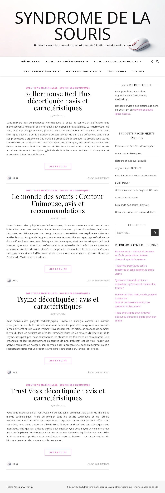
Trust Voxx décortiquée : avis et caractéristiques (58, 394)
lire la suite (58, 166)
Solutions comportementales (116, 61)
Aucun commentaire (98, 177)
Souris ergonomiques (75, 87)
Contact (138, 71)
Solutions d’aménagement (65, 61)
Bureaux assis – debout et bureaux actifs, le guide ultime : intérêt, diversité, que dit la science (134, 255)
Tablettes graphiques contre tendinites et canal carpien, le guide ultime (134, 269)
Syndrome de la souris (82, 25)
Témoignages (116, 71)
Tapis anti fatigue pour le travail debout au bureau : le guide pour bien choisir (135, 316)
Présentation (30, 61)
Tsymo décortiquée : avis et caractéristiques (58, 302)
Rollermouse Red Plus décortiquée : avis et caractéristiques (58, 100)
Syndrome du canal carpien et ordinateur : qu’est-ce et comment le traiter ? (135, 283)
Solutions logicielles (81, 71)
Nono (15, 177)
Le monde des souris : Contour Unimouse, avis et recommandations (58, 203)
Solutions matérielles (39, 71)
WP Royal (27, 486)
